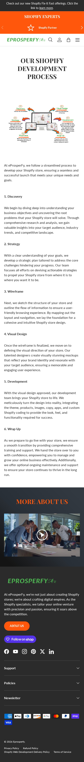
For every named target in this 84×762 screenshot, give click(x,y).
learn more (46, 8)
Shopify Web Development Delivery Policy (27, 751)
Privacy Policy (11, 748)
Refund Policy (30, 748)
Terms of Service (62, 751)
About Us (17, 626)
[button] (68, 39)
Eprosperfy (19, 741)
